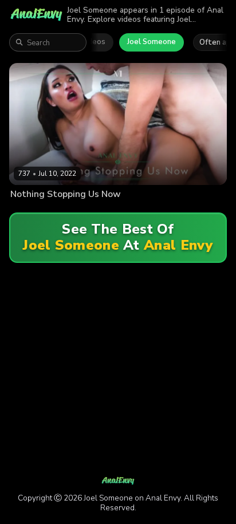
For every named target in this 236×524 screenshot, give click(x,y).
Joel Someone (151, 42)
